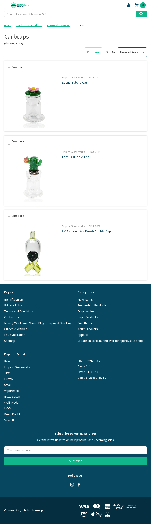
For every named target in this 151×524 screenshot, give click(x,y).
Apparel (83, 335)
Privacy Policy (13, 305)
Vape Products (88, 317)
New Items (85, 299)
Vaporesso (11, 391)
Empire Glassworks (17, 367)
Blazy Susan (12, 396)
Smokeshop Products (92, 305)
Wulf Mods (11, 402)
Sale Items (85, 323)
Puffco (8, 379)
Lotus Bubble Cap (75, 82)
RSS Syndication (14, 335)
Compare (93, 52)
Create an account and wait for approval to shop (110, 341)
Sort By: (111, 52)
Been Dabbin (12, 414)
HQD (7, 408)
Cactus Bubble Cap (75, 157)
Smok (7, 385)
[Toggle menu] (5, 5)
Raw (7, 361)
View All (9, 420)
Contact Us (11, 317)
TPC (7, 373)
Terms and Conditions (19, 311)
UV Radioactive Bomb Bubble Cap (86, 231)
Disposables (86, 311)
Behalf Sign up (13, 299)
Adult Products (88, 329)
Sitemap (9, 341)
